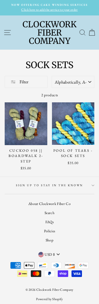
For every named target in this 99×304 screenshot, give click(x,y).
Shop (49, 240)
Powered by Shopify (49, 299)
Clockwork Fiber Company (49, 32)
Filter (23, 82)
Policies (49, 230)
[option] (49, 8)
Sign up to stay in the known (49, 185)
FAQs (49, 221)
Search (49, 212)
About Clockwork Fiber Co (49, 203)
